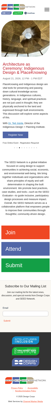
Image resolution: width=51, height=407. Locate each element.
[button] (47, 9)
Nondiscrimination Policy (25, 391)
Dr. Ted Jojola (15, 123)
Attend (13, 249)
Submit (13, 265)
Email (5, 308)
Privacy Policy (17, 388)
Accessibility (33, 388)
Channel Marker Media (33, 401)
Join (10, 232)
